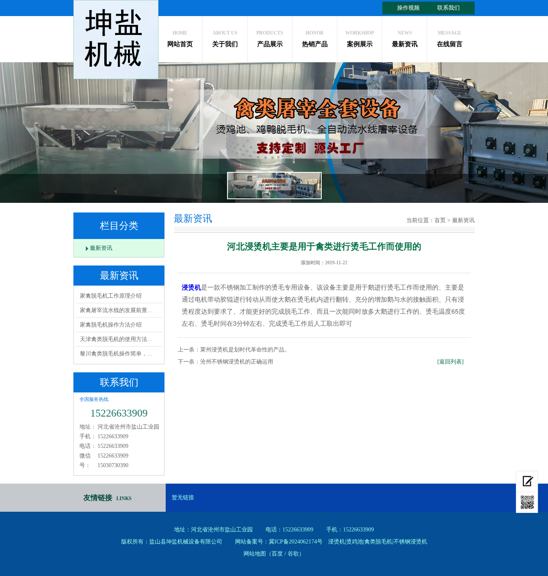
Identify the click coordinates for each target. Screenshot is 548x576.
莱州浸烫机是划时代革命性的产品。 (245, 350)
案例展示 (359, 38)
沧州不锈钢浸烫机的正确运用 (236, 362)
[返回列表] (450, 362)
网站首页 (180, 38)
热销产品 (315, 38)
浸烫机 (191, 287)
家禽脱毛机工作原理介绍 (111, 296)
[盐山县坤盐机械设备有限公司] (116, 39)
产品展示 (269, 38)
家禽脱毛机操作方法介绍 (111, 325)
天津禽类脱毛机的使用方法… (116, 339)
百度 (277, 554)
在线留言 (450, 38)
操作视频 (408, 8)
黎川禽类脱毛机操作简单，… (116, 354)
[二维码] (527, 502)
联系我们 (448, 8)
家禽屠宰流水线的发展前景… (116, 310)
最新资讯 (405, 38)
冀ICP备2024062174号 (296, 542)
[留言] (527, 481)
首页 (440, 220)
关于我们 (225, 38)
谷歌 (293, 554)
